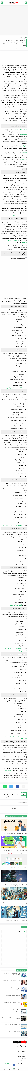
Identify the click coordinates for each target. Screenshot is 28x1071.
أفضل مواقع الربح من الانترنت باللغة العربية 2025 (15, 850)
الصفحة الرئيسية (21, 1051)
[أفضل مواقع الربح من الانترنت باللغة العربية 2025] (14, 842)
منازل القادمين (23, 145)
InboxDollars (23, 134)
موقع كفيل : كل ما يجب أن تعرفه (19, 867)
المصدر (25, 779)
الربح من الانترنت (22, 37)
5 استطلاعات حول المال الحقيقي (14, 388)
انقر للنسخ (24, 169)
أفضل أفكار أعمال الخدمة (16, 605)
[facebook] (14, 1065)
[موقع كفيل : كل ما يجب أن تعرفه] (14, 859)
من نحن (23, 1058)
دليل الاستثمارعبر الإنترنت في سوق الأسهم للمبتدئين (15, 833)
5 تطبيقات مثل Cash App (15, 215)
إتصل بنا (23, 1060)
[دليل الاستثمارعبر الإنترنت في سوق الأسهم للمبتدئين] (14, 825)
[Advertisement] (14, 20)
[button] (17, 786)
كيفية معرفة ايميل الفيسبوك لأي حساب (12, 1031)
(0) (2, 48)
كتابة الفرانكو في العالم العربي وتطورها (12, 1024)
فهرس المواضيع (21, 1056)
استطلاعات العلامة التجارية (20, 129)
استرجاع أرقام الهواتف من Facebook (13, 995)
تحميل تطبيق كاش (6, 770)
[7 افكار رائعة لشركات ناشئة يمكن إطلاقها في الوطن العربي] (14, 893)
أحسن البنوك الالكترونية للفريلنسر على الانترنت (16, 920)
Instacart (24, 152)
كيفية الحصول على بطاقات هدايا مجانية (12, 525)
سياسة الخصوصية (21, 1053)
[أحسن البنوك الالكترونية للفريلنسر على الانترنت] (14, 912)
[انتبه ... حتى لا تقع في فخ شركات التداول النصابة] (14, 876)
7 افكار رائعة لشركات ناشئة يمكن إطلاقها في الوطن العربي (15, 902)
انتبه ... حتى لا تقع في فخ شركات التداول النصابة (16, 884)
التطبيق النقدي (23, 159)
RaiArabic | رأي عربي (9, 1063)
